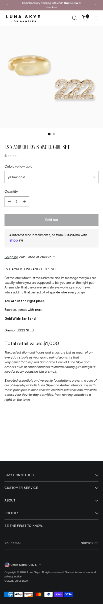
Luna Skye (33, 572)
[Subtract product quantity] (9, 202)
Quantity (11, 191)
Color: (18, 166)
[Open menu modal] (96, 18)
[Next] (95, 5)
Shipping (11, 257)
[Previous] (7, 5)
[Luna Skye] (23, 18)
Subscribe (89, 543)
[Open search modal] (74, 18)
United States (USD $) (24, 564)
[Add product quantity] (24, 202)
